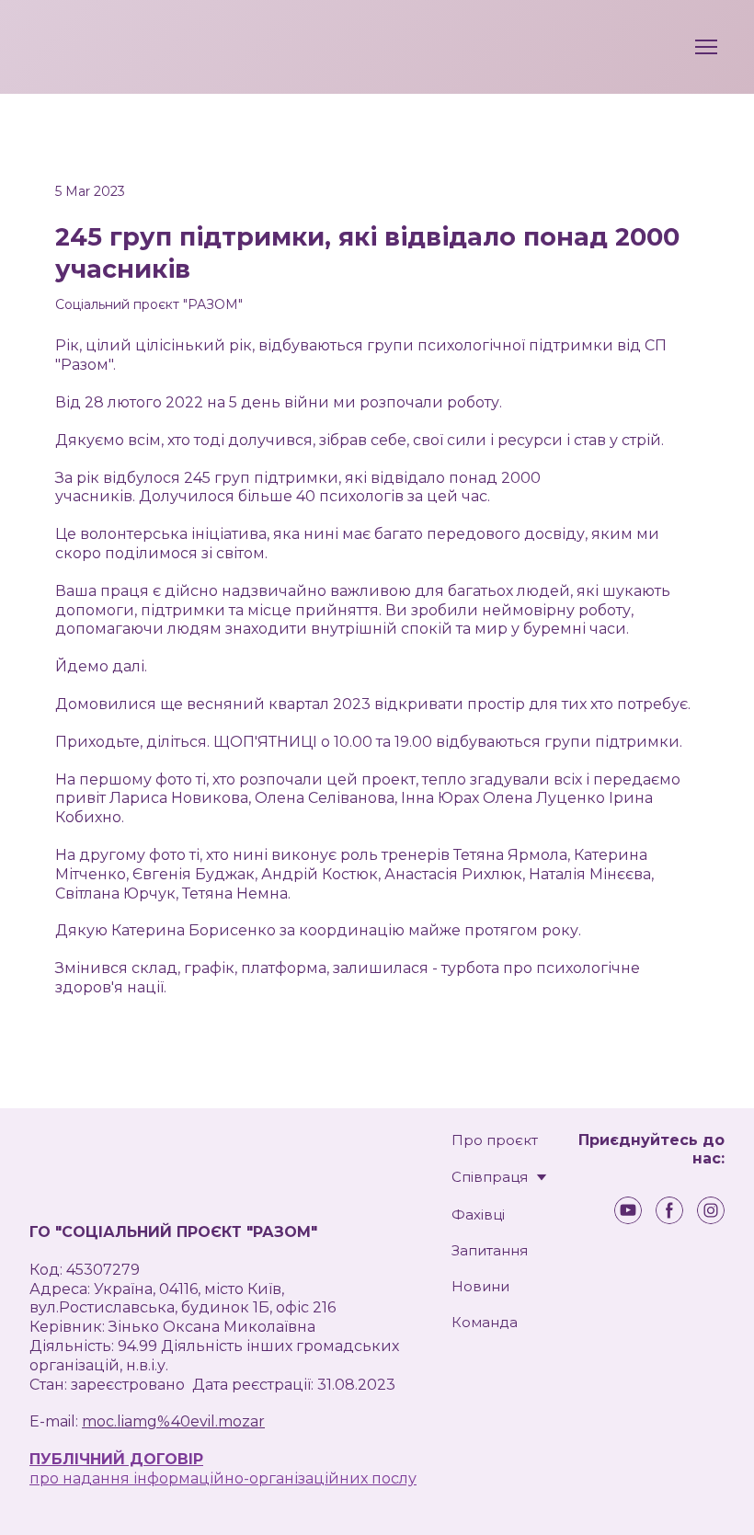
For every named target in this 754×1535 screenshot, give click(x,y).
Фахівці (478, 1214)
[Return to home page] (69, 46)
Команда (484, 1322)
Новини (480, 1286)
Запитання (489, 1250)
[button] (628, 1210)
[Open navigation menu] (706, 47)
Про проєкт (494, 1140)
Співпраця (489, 1177)
